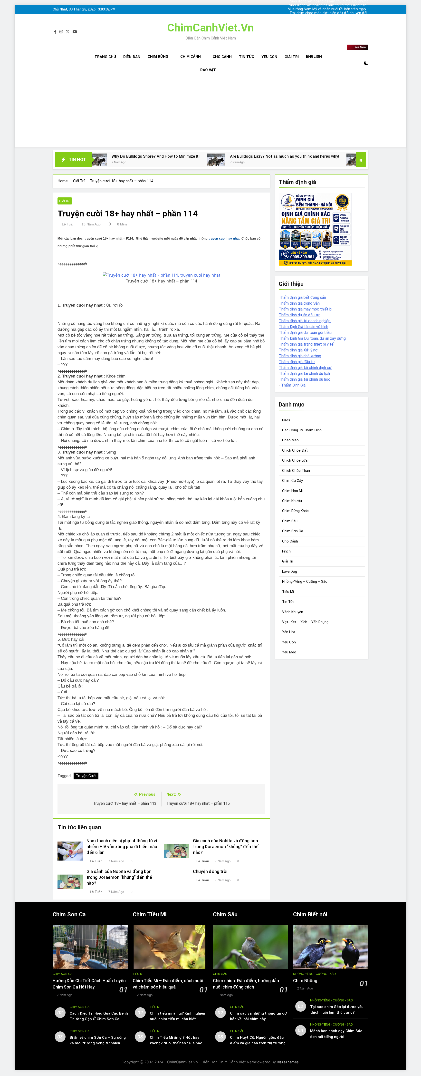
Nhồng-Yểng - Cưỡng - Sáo (314, 974)
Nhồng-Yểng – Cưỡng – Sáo (304, 582)
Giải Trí (292, 57)
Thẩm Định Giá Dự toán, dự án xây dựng (312, 338)
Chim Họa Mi (292, 491)
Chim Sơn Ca (292, 531)
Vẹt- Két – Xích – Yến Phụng (305, 622)
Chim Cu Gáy (292, 481)
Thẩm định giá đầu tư (297, 361)
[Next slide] (365, 9)
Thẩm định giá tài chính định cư (305, 367)
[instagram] (61, 32)
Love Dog (289, 571)
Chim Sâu (289, 521)
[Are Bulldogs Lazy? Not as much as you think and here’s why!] (167, 160)
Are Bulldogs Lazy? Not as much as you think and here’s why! (235, 156)
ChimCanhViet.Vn (210, 27)
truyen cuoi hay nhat (224, 238)
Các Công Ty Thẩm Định (302, 430)
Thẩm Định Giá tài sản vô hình (303, 326)
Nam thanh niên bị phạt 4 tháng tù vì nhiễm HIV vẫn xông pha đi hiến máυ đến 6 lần (121, 846)
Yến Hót (288, 632)
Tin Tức (246, 57)
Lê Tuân (68, 224)
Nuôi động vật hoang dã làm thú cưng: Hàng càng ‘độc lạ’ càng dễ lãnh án (328, 5)
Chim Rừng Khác (295, 511)
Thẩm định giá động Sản (299, 303)
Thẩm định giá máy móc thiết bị (305, 309)
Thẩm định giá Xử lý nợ (298, 350)
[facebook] (55, 32)
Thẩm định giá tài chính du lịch (304, 373)
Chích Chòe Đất (295, 450)
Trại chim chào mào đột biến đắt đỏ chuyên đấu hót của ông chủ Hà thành (328, 13)
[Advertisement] (210, 113)
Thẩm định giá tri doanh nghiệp (305, 321)
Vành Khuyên (292, 612)
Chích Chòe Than (296, 470)
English (314, 56)
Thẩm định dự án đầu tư (299, 315)
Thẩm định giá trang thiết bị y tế (306, 344)
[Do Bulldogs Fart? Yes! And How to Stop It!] (306, 160)
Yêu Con (269, 57)
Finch (286, 551)
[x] (67, 32)
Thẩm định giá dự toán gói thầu (305, 332)
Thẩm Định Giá (293, 385)
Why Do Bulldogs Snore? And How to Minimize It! (107, 156)
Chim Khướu (292, 501)
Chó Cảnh (222, 57)
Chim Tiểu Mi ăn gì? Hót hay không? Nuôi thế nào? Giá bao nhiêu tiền (176, 1043)
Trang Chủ (105, 57)
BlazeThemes (288, 1062)
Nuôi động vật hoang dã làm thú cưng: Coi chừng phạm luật (329, 17)
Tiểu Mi (288, 592)
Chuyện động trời (210, 871)
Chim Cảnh (190, 56)
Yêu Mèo (289, 652)
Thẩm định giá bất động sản (302, 297)
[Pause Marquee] (361, 159)
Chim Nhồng (305, 980)
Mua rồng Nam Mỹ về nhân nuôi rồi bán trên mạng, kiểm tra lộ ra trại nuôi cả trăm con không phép (328, 9)
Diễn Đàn (131, 57)
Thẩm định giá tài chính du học (304, 379)
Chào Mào (290, 440)
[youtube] (74, 32)
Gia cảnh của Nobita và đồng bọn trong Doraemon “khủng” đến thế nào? (225, 846)
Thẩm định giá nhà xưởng (300, 356)
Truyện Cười (86, 776)
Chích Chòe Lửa (294, 460)
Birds (286, 420)
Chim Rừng (158, 56)
